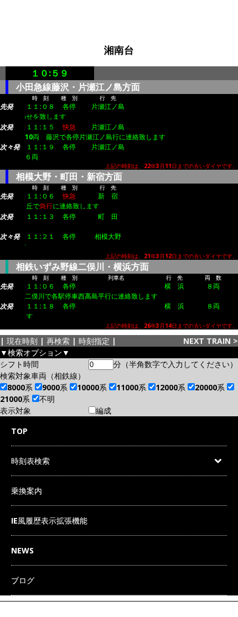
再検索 (58, 341)
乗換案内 (26, 490)
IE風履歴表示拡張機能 (49, 520)
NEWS (22, 550)
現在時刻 (22, 341)
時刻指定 (94, 341)
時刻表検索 (30, 461)
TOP (19, 431)
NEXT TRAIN (207, 341)
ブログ (22, 580)
